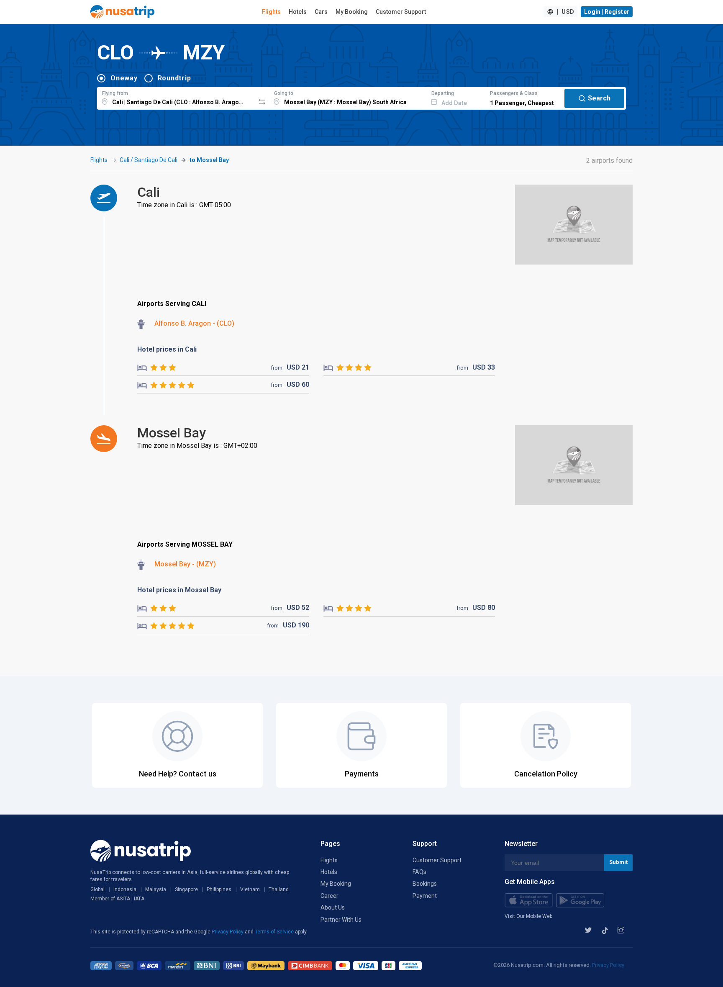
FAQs (419, 872)
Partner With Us (341, 919)
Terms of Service (275, 932)
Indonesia (124, 889)
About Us (332, 907)
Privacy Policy (228, 932)
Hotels (298, 11)
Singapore (186, 889)
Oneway (124, 78)
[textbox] (176, 97)
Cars (321, 11)
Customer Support (401, 11)
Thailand (279, 889)
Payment (425, 895)
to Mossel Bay (209, 160)
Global (97, 889)
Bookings (425, 883)
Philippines (219, 889)
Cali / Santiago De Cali (148, 160)
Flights (271, 11)
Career (329, 895)
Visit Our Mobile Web (528, 916)
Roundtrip (174, 78)
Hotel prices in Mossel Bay (179, 590)
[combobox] (176, 97)
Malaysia (155, 889)
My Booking (352, 11)
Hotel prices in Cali (167, 349)
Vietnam (250, 889)
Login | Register (606, 11)
